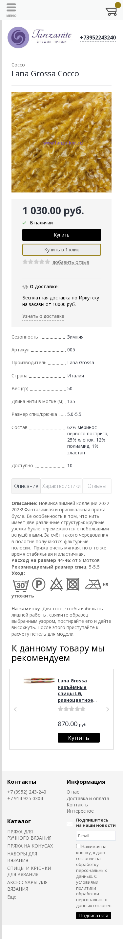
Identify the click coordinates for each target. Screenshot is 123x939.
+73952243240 (98, 37)
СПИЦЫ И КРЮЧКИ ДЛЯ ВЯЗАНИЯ (29, 871)
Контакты (21, 781)
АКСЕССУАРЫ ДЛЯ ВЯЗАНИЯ (27, 885)
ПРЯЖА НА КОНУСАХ (30, 846)
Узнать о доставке (43, 316)
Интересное (80, 811)
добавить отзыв (70, 262)
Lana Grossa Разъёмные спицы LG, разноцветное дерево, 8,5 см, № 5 (76, 696)
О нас (73, 792)
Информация (86, 781)
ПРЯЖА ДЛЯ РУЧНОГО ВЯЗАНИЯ (29, 834)
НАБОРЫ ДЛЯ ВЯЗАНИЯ (22, 856)
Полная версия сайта (26, 932)
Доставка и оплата (88, 798)
